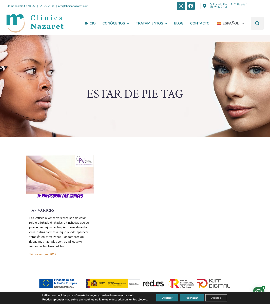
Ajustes (216, 298)
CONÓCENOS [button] (113, 23)
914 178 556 (28, 6)
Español (231, 23)
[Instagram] (181, 6)
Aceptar (167, 298)
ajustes (142, 299)
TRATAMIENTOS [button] (149, 23)
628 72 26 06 (47, 6)
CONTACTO (200, 23)
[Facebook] (191, 6)
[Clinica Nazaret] (35, 23)
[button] (257, 23)
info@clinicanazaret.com (73, 6)
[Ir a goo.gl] (204, 6)
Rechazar (192, 298)
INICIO (90, 23)
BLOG (178, 23)
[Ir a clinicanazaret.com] (60, 170)
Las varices (41, 210)
